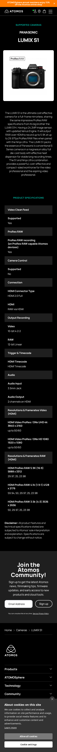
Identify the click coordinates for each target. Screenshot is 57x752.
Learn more (10, 727)
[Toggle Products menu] (50, 669)
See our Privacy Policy (41, 613)
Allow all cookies (28, 736)
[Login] (35, 11)
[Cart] (44, 11)
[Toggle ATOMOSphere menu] (50, 677)
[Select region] (39, 11)
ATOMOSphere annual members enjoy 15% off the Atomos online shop (28, 3)
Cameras (21, 630)
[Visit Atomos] (14, 11)
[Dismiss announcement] (54, 3)
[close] (52, 699)
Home (8, 630)
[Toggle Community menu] (50, 693)
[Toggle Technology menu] (50, 685)
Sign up (43, 604)
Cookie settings (28, 744)
